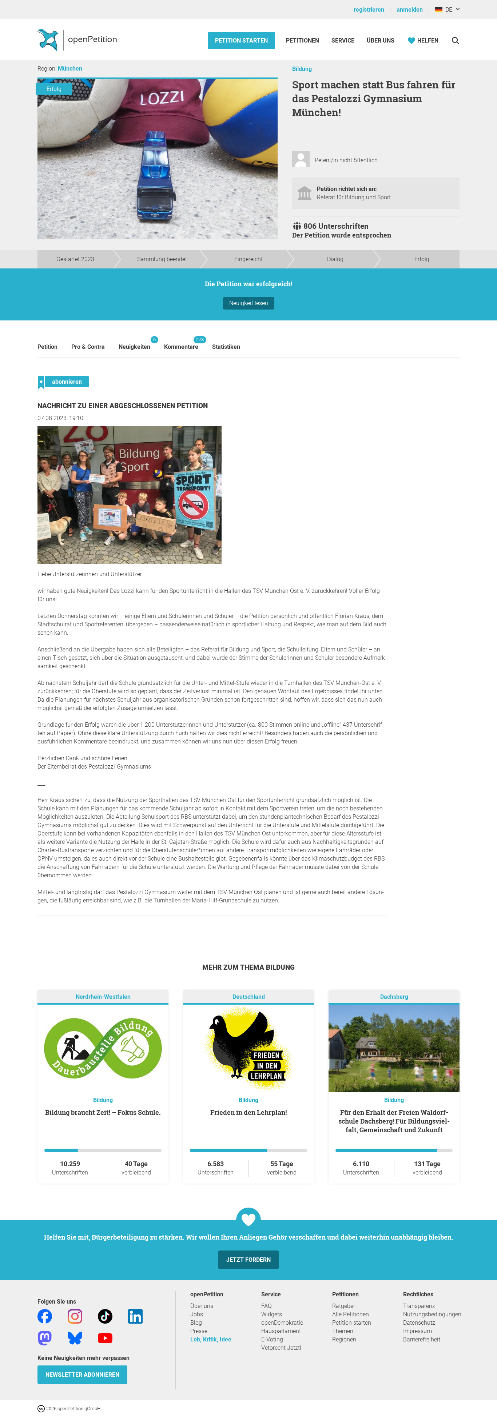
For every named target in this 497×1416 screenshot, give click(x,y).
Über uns (201, 1306)
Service (342, 40)
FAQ (266, 1306)
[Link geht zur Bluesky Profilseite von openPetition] (75, 1337)
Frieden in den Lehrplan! (248, 1112)
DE (447, 9)
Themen (342, 1331)
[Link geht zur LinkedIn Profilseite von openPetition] (135, 1315)
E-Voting (272, 1339)
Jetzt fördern (248, 1259)
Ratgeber (343, 1306)
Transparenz (419, 1306)
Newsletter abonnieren (82, 1374)
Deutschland (248, 996)
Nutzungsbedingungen (432, 1314)
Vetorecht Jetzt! (281, 1347)
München (70, 68)
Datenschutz (419, 1322)
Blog (196, 1322)
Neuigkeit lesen (248, 303)
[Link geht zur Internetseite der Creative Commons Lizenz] (41, 1408)
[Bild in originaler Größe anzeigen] (129, 562)
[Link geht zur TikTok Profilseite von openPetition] (105, 1315)
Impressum (417, 1331)
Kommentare (181, 343)
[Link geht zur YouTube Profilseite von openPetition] (105, 1337)
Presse (198, 1331)
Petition (47, 346)
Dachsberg (394, 996)
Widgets (271, 1314)
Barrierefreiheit (421, 1339)
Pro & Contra (88, 346)
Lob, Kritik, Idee (210, 1339)
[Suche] (455, 40)
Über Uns (380, 40)
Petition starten (241, 40)
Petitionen (303, 40)
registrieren (369, 9)
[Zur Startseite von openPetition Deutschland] (78, 40)
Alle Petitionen (350, 1314)
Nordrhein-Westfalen (103, 996)
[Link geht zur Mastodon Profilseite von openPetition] (44, 1337)
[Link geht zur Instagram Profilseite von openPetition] (75, 1315)
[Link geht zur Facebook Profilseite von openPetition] (44, 1315)
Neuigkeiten (134, 343)
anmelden (410, 9)
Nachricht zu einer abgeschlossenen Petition (122, 406)
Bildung (302, 68)
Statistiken (226, 346)
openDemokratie (282, 1322)
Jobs (196, 1314)
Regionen (344, 1339)
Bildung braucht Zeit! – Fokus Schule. (103, 1112)
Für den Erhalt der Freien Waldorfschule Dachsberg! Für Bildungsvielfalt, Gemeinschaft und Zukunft (394, 1121)
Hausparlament (281, 1331)
